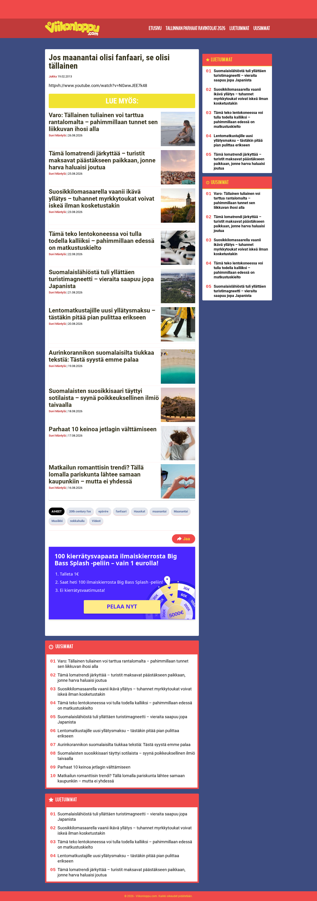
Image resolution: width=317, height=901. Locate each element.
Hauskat (139, 511)
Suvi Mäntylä (57, 135)
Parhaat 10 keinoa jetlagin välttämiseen (103, 429)
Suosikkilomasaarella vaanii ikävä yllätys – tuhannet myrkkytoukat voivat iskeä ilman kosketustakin (101, 198)
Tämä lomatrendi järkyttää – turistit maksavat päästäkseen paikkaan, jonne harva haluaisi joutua (102, 160)
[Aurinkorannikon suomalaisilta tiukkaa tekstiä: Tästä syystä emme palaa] (178, 366)
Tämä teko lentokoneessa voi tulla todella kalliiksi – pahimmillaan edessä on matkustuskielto (101, 240)
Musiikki (57, 521)
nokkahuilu (77, 521)
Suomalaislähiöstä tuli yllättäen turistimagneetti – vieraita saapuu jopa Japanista (101, 279)
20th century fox (80, 511)
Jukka (53, 76)
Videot (96, 521)
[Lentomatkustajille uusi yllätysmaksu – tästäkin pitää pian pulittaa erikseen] (178, 324)
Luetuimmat (239, 28)
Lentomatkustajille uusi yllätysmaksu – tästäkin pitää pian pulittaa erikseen (102, 314)
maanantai (159, 511)
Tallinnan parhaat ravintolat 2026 (195, 28)
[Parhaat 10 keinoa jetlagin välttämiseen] (178, 443)
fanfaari (121, 511)
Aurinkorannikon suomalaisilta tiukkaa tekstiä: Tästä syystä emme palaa (101, 356)
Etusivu (155, 28)
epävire (103, 511)
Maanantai (181, 511)
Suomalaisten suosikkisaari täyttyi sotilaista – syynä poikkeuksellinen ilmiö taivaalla (104, 397)
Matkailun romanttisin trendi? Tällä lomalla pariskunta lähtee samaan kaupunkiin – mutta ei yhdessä (96, 474)
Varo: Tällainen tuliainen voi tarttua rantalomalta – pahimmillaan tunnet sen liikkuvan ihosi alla (103, 122)
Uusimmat (261, 28)
